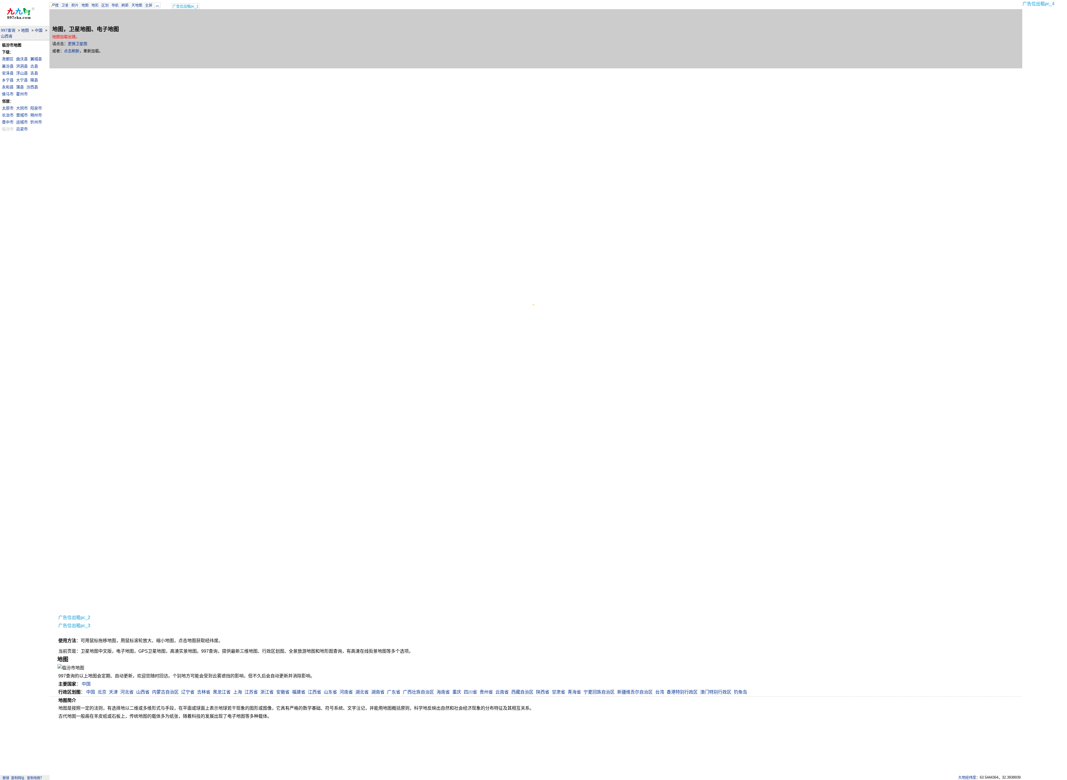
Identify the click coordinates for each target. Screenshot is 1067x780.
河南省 (346, 692)
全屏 (148, 5)
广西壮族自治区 (418, 692)
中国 (39, 30)
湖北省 (362, 692)
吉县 (34, 73)
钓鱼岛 (740, 692)
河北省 (127, 692)
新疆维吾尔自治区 (635, 692)
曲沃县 (22, 59)
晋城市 (22, 115)
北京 (102, 692)
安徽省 (283, 692)
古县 (34, 66)
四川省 (470, 692)
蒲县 (20, 87)
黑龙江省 (222, 692)
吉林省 (203, 692)
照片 (75, 5)
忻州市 (36, 122)
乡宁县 (8, 80)
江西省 (314, 692)
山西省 (7, 36)
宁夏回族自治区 (599, 692)
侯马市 (8, 94)
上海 (237, 692)
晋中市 (8, 122)
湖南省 (378, 692)
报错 (6, 778)
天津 (113, 692)
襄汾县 (8, 66)
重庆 (456, 692)
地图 (25, 30)
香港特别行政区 (682, 692)
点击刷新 (71, 51)
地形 (95, 5)
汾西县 (32, 87)
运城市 (22, 122)
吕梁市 (22, 129)
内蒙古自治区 (165, 692)
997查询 (8, 30)
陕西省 (542, 692)
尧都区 (8, 59)
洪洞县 (22, 66)
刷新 (125, 5)
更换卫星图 (77, 43)
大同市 (22, 108)
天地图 (136, 5)
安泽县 (8, 73)
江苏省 (251, 692)
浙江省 (267, 692)
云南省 (502, 692)
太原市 (8, 108)
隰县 (34, 80)
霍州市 (22, 94)
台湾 (659, 692)
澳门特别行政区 (715, 692)
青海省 (574, 692)
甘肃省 (558, 692)
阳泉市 (36, 108)
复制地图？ (35, 778)
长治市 (8, 115)
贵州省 (486, 692)
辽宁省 (188, 692)
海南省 (443, 692)
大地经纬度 (967, 777)
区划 (105, 5)
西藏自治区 (522, 692)
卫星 (65, 5)
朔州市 (36, 115)
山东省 (330, 692)
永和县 (8, 87)
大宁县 (22, 80)
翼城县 (36, 59)
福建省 (298, 692)
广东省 (393, 692)
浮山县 (22, 73)
